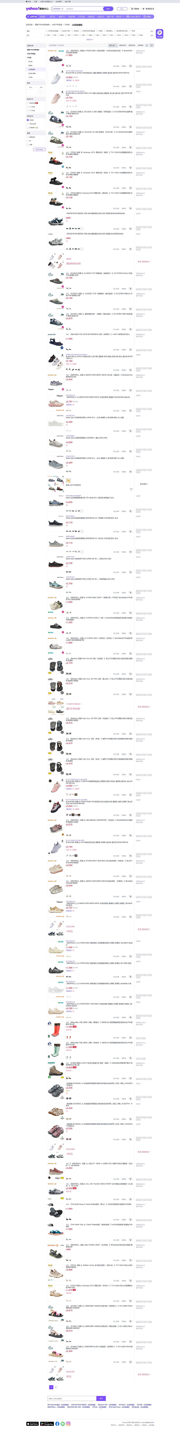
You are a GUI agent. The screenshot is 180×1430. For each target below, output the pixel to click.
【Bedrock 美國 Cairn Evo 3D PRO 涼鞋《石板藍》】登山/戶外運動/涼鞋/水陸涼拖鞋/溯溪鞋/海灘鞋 (99, 719)
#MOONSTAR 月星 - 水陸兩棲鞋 (78, 1407)
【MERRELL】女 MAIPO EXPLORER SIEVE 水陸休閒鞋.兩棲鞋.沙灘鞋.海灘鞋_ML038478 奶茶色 (99, 904)
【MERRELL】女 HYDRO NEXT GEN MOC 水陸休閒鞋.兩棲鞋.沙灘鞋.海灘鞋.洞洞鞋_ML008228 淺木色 (99, 1005)
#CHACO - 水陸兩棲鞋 (127, 1405)
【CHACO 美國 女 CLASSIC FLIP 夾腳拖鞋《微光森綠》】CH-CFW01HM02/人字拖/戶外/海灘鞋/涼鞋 (99, 294)
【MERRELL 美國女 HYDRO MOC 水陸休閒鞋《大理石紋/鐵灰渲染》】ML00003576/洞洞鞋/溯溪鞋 (99, 51)
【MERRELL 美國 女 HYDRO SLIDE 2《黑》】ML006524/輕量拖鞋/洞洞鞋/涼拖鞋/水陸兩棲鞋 (99, 619)
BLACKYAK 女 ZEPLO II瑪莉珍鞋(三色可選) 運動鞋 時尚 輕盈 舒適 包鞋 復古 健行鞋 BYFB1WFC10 (99, 357)
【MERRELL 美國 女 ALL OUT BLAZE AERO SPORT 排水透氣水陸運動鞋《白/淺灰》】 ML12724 (99, 1185)
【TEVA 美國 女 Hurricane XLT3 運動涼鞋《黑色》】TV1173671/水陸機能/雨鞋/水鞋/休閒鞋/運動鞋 (99, 173)
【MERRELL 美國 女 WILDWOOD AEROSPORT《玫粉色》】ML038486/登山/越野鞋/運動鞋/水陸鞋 (99, 821)
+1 (82, 229)
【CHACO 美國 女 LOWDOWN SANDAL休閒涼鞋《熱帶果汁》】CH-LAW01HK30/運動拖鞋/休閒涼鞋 (99, 1307)
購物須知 (129, 1425)
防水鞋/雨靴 (32, 73)
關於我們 (121, 1425)
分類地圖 (151, 1425)
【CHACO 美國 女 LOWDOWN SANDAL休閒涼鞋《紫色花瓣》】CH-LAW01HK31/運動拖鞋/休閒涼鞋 (99, 1327)
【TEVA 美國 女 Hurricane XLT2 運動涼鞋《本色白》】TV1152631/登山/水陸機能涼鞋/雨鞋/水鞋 (99, 1286)
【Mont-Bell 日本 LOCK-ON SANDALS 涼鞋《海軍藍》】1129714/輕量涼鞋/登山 (98, 334)
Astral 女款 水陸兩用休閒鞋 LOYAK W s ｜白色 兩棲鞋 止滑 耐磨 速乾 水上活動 (95, 418)
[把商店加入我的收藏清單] (131, 489)
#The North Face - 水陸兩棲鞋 (119, 1407)
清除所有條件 (39, 149)
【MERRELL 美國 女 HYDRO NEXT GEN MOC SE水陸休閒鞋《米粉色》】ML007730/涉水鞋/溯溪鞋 (99, 862)
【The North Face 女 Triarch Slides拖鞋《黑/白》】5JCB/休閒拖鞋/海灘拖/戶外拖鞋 (98, 1204)
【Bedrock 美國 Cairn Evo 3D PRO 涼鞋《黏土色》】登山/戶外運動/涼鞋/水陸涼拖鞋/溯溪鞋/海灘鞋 (99, 680)
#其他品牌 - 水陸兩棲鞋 (140, 1407)
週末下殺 (110, 16)
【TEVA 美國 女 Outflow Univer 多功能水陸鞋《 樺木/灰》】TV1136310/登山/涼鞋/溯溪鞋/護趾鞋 (99, 1266)
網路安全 (137, 1425)
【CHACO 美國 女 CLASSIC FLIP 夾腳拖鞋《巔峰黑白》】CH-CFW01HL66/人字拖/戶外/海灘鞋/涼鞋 (99, 274)
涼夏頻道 (91, 16)
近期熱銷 (140, 45)
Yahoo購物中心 (37, 8)
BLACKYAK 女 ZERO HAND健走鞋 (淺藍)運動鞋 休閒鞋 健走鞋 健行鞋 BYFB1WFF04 (97, 73)
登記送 (52, 16)
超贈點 (148, 16)
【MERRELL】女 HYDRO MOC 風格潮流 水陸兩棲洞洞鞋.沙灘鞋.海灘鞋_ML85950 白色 (98, 984)
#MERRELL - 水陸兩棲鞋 (56, 1407)
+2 (82, 531)
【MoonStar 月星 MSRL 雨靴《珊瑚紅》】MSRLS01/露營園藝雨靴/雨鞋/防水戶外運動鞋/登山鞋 (99, 1023)
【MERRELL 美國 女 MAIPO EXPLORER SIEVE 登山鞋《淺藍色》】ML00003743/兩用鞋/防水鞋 (99, 376)
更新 (152, 1422)
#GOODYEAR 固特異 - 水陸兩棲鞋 (83, 1405)
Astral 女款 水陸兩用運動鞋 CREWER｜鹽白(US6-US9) (86, 438)
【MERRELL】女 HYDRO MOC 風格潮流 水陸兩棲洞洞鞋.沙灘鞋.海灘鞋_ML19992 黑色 (98, 963)
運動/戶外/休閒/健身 (33, 50)
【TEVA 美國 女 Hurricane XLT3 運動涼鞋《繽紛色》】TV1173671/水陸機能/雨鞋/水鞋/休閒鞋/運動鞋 (99, 194)
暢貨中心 (62, 16)
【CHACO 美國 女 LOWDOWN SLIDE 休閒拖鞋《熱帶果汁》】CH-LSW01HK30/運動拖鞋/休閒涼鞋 (99, 1347)
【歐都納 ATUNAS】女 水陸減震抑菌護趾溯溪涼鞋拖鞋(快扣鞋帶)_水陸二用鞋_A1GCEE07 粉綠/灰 (99, 1084)
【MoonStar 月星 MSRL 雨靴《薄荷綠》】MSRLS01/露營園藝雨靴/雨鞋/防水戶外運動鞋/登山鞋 (99, 1043)
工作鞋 (30, 77)
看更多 (118, 16)
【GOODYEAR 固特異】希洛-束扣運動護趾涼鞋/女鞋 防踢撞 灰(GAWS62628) (94, 234)
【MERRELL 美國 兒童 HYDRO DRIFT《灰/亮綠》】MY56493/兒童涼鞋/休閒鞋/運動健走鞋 (99, 1246)
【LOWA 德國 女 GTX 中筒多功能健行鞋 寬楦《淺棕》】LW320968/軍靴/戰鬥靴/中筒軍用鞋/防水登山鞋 (99, 1064)
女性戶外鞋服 (31, 54)
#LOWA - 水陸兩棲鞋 (144, 1405)
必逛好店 (100, 16)
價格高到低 (132, 45)
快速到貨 (71, 16)
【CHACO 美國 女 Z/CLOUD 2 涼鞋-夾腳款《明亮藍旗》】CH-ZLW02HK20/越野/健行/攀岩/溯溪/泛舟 (99, 112)
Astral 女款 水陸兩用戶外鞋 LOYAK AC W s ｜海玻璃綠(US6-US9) (90, 579)
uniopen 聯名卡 (135, 16)
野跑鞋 (30, 65)
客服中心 (113, 1425)
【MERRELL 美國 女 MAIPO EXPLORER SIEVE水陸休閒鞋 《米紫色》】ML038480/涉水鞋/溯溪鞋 (99, 882)
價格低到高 (122, 45)
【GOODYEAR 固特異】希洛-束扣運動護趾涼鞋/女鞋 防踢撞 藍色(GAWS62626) (95, 213)
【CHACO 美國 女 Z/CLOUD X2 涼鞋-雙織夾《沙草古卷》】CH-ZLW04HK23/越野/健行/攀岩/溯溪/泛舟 (99, 133)
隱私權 (144, 1425)
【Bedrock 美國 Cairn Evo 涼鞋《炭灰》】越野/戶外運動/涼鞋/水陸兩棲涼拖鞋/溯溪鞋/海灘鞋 (99, 760)
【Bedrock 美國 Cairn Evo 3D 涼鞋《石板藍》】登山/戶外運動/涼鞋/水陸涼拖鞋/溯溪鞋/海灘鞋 (99, 659)
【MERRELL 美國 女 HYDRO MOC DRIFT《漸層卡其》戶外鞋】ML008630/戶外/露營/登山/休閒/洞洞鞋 (99, 598)
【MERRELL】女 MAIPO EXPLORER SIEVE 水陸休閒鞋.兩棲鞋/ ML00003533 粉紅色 (98, 397)
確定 (40, 92)
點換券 (42, 16)
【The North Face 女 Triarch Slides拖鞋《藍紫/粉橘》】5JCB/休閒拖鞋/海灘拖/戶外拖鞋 (99, 1225)
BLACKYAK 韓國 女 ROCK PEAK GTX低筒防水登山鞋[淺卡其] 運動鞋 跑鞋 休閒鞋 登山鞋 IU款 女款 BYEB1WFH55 (99, 802)
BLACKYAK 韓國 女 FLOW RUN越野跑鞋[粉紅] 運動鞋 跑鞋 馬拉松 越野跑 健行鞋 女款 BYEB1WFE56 (99, 782)
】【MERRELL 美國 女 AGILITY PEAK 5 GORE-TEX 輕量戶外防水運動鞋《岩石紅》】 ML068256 (99, 1164)
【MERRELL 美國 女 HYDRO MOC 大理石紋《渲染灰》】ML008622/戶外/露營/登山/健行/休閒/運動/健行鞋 (99, 639)
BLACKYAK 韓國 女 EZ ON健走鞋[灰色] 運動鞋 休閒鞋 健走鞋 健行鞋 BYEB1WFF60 (97, 842)
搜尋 (101, 1398)
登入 (122, 9)
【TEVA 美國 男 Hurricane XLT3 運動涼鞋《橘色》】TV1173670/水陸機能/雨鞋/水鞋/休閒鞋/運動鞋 (99, 153)
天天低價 (81, 16)
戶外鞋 (29, 58)
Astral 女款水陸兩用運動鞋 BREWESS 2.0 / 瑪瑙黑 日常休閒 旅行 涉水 (92, 518)
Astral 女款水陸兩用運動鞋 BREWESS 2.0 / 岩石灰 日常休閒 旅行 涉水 (92, 538)
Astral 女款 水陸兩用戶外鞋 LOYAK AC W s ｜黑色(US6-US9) (88, 559)
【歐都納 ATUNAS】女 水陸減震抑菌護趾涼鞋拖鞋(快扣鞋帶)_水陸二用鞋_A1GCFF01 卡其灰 (99, 1104)
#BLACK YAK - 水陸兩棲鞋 (107, 1405)
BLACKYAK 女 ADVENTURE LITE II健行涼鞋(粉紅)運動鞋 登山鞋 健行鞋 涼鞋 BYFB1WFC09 (99, 94)
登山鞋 (30, 61)
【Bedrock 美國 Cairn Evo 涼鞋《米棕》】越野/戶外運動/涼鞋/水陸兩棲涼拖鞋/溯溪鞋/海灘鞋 (99, 740)
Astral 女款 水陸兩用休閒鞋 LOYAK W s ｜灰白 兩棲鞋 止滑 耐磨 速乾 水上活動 (95, 458)
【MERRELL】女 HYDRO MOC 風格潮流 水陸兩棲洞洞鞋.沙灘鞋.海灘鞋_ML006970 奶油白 (99, 944)
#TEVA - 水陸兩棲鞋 (99, 1407)
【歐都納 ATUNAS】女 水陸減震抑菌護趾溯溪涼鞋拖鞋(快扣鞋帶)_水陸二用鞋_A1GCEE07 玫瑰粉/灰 (99, 1125)
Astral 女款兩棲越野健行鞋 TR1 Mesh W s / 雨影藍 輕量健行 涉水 (90, 498)
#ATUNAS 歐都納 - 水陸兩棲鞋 (58, 1405)
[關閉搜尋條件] (62, 8)
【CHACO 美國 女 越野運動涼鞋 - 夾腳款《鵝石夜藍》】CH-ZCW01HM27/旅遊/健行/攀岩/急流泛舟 (99, 315)
